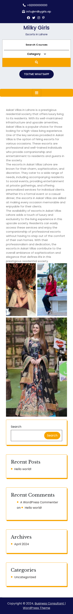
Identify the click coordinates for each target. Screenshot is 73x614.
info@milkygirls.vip (38, 11)
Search (16, 427)
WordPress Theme (36, 608)
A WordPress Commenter (39, 502)
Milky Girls (36, 27)
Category (34, 54)
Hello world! (22, 469)
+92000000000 (37, 5)
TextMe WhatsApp (36, 74)
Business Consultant (50, 603)
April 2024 (21, 544)
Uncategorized (25, 577)
